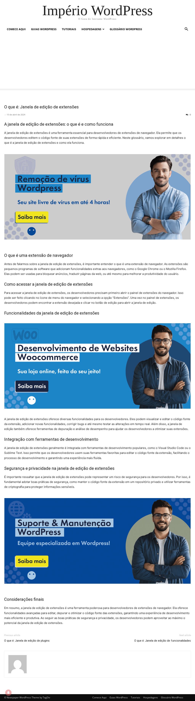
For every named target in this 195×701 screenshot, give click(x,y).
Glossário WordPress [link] (126, 29)
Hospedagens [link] (91, 29)
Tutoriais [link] (69, 29)
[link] (97, 10)
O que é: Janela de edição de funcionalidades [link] (162, 640)
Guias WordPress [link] (44, 29)
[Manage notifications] (8, 693)
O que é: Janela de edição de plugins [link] (27, 640)
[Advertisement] (97, 62)
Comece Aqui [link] (16, 29)
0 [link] (190, 114)
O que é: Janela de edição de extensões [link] (41, 107)
